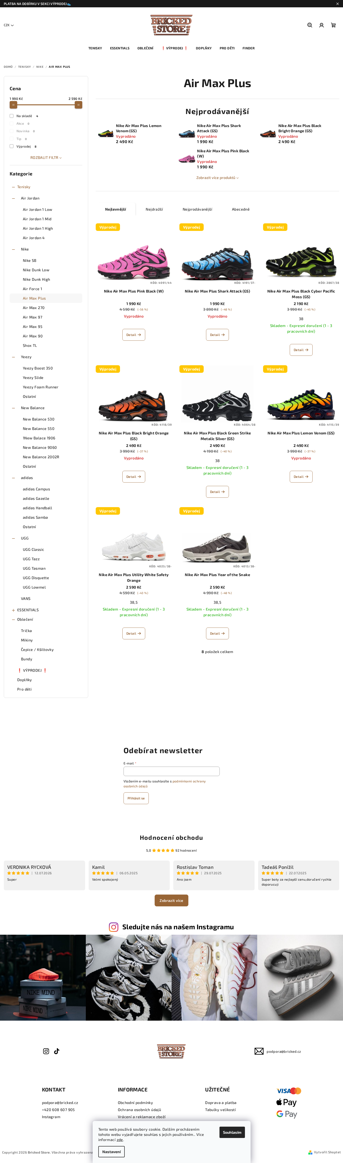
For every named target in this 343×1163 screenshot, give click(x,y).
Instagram (51, 1116)
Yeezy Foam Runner (41, 387)
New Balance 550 (38, 428)
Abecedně (241, 209)
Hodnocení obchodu (171, 837)
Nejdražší (154, 209)
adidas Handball (37, 507)
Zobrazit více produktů (215, 177)
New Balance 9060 (40, 447)
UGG (25, 538)
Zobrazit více (171, 900)
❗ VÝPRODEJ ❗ (32, 670)
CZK (6, 25)
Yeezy (26, 356)
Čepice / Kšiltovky (37, 649)
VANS (26, 598)
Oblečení (25, 619)
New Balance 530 (38, 419)
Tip (22, 139)
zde (120, 1139)
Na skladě (27, 116)
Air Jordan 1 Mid (37, 218)
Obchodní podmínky (135, 1102)
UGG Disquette (36, 577)
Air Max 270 (34, 307)
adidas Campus (36, 489)
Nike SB (30, 260)
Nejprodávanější (197, 209)
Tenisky (24, 186)
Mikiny (27, 640)
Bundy (26, 659)
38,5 (134, 602)
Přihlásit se (136, 798)
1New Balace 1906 (39, 438)
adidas (27, 477)
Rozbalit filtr (44, 157)
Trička (26, 630)
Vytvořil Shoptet (327, 1152)
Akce (23, 123)
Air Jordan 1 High (38, 228)
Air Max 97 (32, 317)
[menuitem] (95, 48)
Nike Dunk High (36, 279)
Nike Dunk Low (36, 269)
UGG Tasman (34, 568)
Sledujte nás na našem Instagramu (178, 926)
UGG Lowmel (34, 587)
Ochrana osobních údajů (139, 1109)
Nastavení (111, 1151)
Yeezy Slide (33, 377)
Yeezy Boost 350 (38, 368)
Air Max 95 (32, 326)
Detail (131, 335)
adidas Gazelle (36, 498)
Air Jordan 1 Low (37, 209)
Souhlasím (232, 1132)
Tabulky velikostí (220, 1109)
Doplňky (24, 679)
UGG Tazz (31, 558)
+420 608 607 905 (58, 1109)
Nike (25, 249)
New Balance (33, 407)
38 (301, 318)
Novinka (26, 131)
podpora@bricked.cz (284, 1051)
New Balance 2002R (41, 456)
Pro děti (24, 689)
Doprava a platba (220, 1102)
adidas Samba (35, 517)
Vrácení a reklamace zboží (142, 1116)
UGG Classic (33, 549)
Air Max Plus (34, 298)
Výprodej (26, 146)
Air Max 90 (33, 336)
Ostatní (29, 396)
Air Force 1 (32, 288)
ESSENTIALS (28, 609)
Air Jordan (30, 198)
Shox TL (30, 345)
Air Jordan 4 (34, 237)
